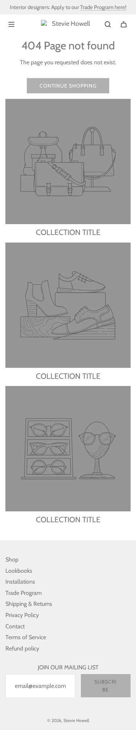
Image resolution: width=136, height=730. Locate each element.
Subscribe (105, 685)
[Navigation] (11, 24)
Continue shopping (68, 85)
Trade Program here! (103, 7)
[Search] (108, 24)
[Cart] (124, 24)
